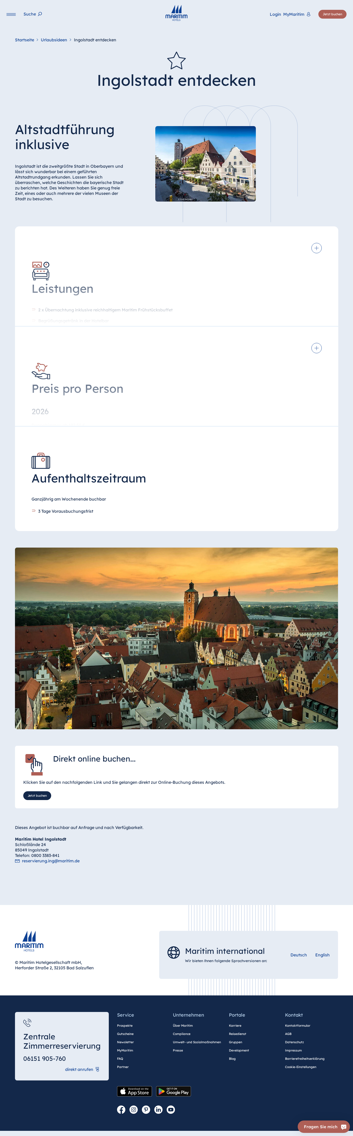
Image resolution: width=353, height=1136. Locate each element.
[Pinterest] (146, 1110)
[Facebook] (121, 1110)
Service (125, 1015)
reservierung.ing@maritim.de (51, 860)
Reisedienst (237, 1034)
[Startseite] (176, 13)
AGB (288, 1034)
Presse (178, 1050)
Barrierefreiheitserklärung (305, 1059)
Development (239, 1050)
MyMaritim (125, 1050)
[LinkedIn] (158, 1110)
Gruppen (235, 1042)
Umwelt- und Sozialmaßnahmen (197, 1042)
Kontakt (294, 1015)
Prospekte (125, 1025)
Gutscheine (125, 1034)
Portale (237, 1015)
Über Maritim (183, 1025)
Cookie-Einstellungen (300, 1067)
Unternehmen (188, 1015)
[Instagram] (133, 1110)
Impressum (293, 1050)
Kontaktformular (297, 1025)
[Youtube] (171, 1110)
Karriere (235, 1025)
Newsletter (125, 1042)
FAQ (120, 1059)
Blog (232, 1059)
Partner (123, 1067)
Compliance (181, 1034)
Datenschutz (294, 1042)
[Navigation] (11, 14)
